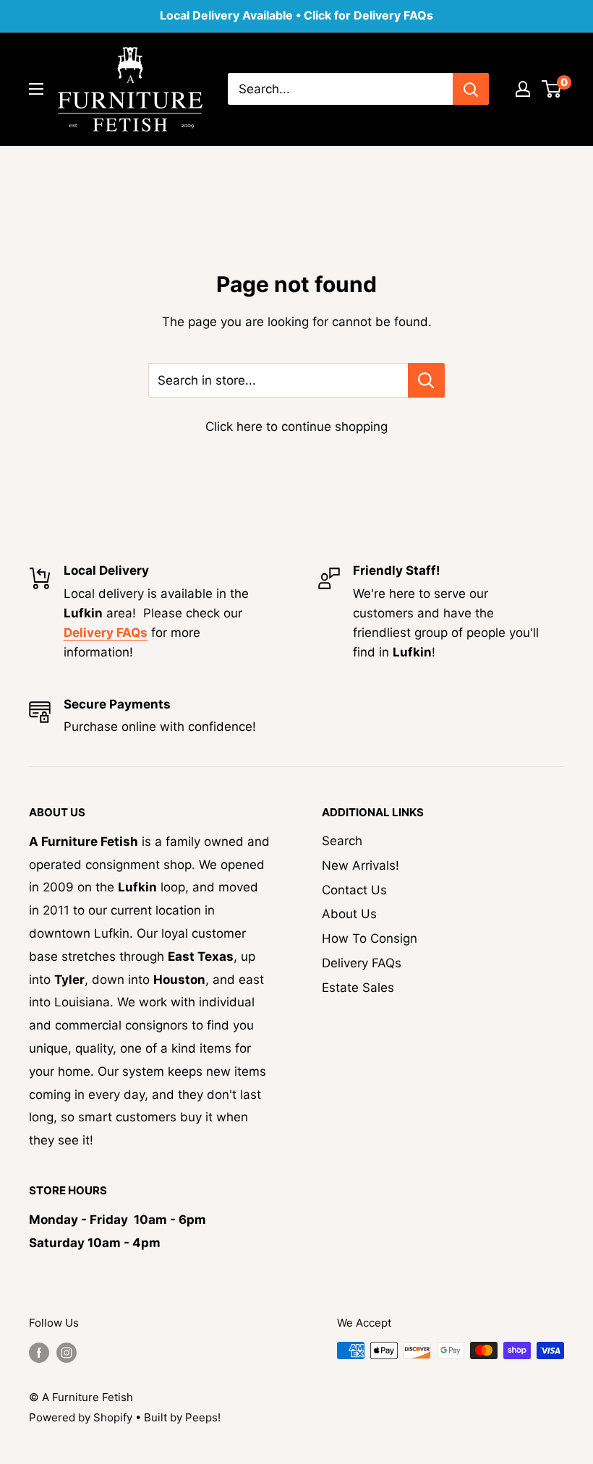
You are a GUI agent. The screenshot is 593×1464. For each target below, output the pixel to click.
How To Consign (369, 938)
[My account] (523, 89)
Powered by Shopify (80, 1417)
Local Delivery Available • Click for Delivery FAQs (296, 15)
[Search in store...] (426, 380)
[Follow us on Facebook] (39, 1352)
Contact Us (354, 890)
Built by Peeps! (182, 1417)
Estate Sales (358, 987)
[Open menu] (36, 89)
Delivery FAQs (361, 963)
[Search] (471, 89)
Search (342, 841)
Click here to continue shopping (296, 426)
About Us (349, 914)
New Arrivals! (360, 865)
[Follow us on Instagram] (66, 1352)
